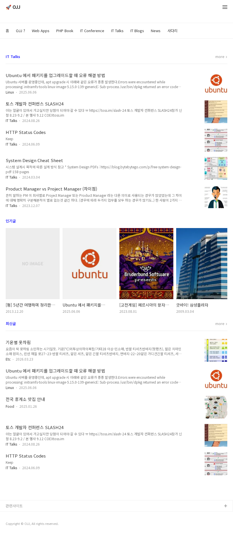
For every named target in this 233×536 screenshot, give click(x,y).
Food (10, 406)
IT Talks (117, 30)
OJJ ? (20, 30)
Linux (10, 92)
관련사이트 (14, 505)
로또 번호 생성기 (19, 524)
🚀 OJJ (13, 7)
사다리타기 (14, 515)
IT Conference (92, 30)
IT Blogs (137, 30)
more (219, 57)
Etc (8, 359)
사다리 (172, 30)
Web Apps (40, 30)
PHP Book (64, 30)
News (156, 30)
